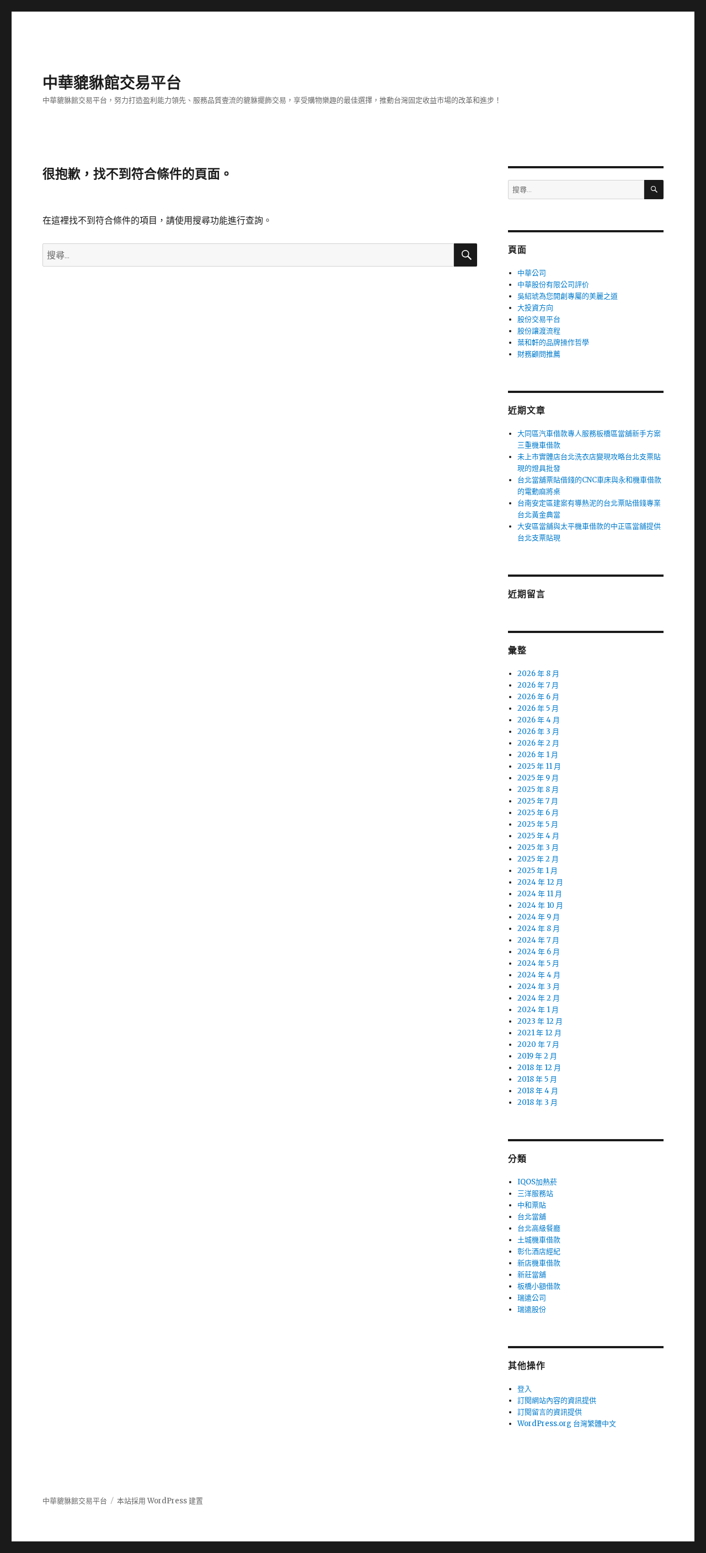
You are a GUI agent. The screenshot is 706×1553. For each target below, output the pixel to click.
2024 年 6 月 (538, 951)
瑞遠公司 (531, 1297)
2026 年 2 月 (538, 743)
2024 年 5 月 (538, 963)
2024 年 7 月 (538, 940)
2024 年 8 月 (538, 928)
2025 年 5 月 (537, 824)
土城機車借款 (538, 1239)
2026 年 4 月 (538, 720)
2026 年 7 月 (538, 685)
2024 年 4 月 (538, 975)
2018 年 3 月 (537, 1102)
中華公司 (531, 273)
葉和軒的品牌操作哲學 (553, 342)
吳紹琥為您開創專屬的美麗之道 (567, 296)
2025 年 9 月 (538, 778)
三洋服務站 (535, 1193)
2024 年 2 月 (538, 998)
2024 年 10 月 (540, 905)
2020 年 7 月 (538, 1044)
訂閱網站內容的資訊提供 (556, 1400)
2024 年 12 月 (540, 882)
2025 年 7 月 (537, 801)
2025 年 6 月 (538, 812)
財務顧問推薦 (538, 354)
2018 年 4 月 (537, 1090)
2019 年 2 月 (537, 1056)
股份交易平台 (538, 319)
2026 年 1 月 (537, 754)
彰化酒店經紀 (538, 1251)
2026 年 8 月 (538, 673)
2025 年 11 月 (539, 766)
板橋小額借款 (538, 1286)
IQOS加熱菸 (537, 1182)
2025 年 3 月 (538, 847)
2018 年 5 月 (537, 1079)
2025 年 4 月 (538, 836)
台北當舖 (531, 1216)
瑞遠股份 (531, 1309)
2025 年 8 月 (538, 789)
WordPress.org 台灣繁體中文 (566, 1423)
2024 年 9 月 (538, 917)
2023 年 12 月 (540, 1021)
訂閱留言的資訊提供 (549, 1412)
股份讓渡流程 (538, 331)
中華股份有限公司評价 (553, 284)
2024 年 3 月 (538, 986)
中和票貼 (531, 1205)
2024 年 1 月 (538, 1009)
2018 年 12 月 (539, 1067)
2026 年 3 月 (538, 731)
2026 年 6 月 (538, 696)
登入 (524, 1389)
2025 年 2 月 (538, 859)
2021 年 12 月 (539, 1033)
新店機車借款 (538, 1263)
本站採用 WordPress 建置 (160, 1501)
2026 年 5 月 (538, 708)
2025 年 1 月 (537, 870)
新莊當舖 (531, 1274)
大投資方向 (535, 307)
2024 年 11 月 (539, 893)
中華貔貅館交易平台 (111, 82)
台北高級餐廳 (538, 1228)
